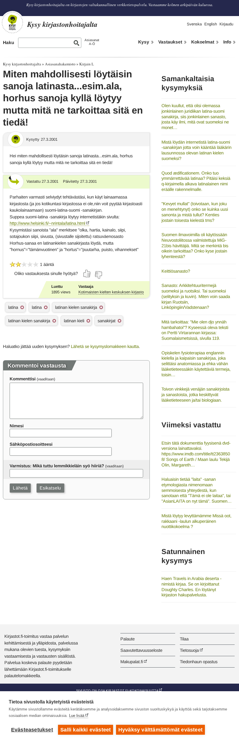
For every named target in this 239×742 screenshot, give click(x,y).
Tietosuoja (189, 650)
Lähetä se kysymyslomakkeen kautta (105, 346)
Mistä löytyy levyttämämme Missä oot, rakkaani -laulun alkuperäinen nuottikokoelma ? (196, 521)
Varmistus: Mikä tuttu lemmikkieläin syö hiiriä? (57, 465)
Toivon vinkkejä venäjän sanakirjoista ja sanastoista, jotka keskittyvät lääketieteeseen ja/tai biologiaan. (195, 394)
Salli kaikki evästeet (85, 730)
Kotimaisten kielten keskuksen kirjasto (111, 292)
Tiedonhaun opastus (198, 661)
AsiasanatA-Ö (92, 42)
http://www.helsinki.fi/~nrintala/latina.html (47, 223)
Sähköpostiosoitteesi (31, 444)
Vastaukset (170, 41)
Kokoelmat (202, 41)
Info (227, 41)
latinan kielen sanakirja (76, 307)
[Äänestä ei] (98, 275)
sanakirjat (106, 320)
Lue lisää (76, 715)
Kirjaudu (226, 24)
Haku (8, 42)
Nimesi (17, 425)
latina (13, 307)
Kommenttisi (23, 378)
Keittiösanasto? (175, 271)
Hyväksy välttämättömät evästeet (160, 730)
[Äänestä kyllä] (87, 273)
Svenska (194, 24)
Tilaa (184, 638)
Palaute (127, 638)
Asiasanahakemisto (60, 64)
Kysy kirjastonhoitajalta (22, 64)
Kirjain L (86, 64)
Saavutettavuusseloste (141, 650)
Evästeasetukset (32, 730)
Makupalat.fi (131, 661)
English (210, 24)
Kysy (143, 41)
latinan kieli (74, 320)
